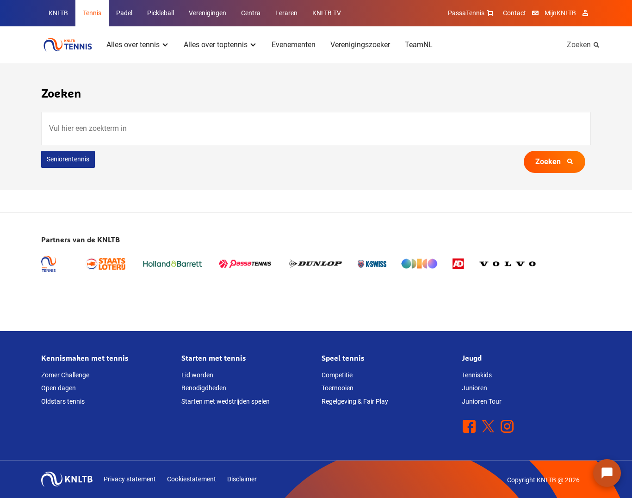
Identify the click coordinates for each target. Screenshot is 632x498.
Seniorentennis (68, 159)
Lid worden (197, 375)
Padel (124, 13)
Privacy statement (130, 479)
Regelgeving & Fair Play (355, 401)
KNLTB (58, 13)
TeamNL (419, 44)
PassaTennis (466, 13)
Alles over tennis (133, 44)
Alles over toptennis (216, 44)
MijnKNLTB (560, 13)
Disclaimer (242, 479)
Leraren (286, 13)
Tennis (92, 13)
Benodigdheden (203, 388)
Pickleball (160, 13)
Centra (250, 13)
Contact (514, 13)
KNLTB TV (326, 13)
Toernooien (337, 388)
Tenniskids (477, 375)
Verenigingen (207, 13)
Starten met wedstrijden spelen (225, 401)
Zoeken (579, 44)
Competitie (337, 375)
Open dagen (58, 388)
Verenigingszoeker (360, 44)
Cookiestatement (191, 479)
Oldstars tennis (63, 401)
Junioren (474, 388)
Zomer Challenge (65, 375)
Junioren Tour (482, 401)
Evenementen (294, 44)
